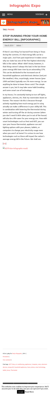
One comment (7, 360)
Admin (18, 45)
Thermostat (14, 370)
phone (33, 367)
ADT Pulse (12, 364)
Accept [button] (20, 392)
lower (28, 367)
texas (8, 370)
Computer (34, 364)
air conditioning (19, 364)
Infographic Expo (25, 5)
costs (39, 364)
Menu (10, 14)
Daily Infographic (17, 353)
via (4, 143)
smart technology (40, 367)
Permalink (6, 356)
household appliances (20, 367)
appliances (28, 364)
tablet (4, 370)
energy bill (11, 367)
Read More (29, 392)
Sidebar (39, 14)
